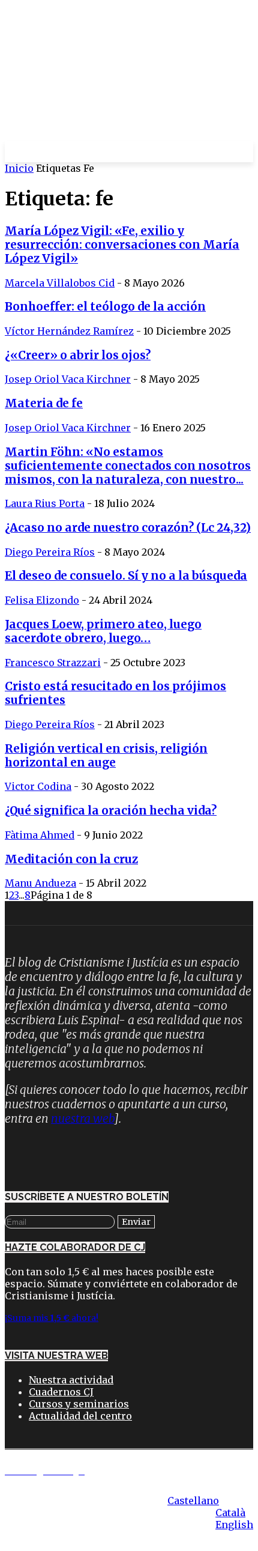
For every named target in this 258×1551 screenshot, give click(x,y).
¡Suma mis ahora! (51, 1318)
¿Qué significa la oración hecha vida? (111, 811)
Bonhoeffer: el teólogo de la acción (105, 307)
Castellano (193, 1501)
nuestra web (82, 1118)
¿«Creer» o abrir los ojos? (78, 355)
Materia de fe (44, 403)
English (234, 1525)
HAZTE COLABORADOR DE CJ (75, 1247)
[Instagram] (56, 1155)
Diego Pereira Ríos (50, 552)
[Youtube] (164, 1155)
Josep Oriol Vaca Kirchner (68, 379)
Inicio (19, 168)
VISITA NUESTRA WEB (56, 1355)
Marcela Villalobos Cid (60, 283)
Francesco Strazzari (53, 663)
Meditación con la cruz (71, 859)
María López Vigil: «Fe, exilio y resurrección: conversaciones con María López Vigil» (122, 245)
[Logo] (104, 151)
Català (230, 1513)
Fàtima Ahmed (39, 835)
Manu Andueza (40, 883)
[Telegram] (92, 1155)
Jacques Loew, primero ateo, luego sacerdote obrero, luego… (103, 631)
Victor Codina (38, 786)
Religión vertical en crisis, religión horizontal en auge (106, 755)
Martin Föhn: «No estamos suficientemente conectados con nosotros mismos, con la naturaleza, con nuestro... (128, 466)
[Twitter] (128, 1155)
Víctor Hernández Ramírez (69, 331)
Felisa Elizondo (42, 600)
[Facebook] (20, 1155)
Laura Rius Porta (45, 503)
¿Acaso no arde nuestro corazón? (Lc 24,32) (128, 528)
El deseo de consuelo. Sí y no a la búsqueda (126, 576)
